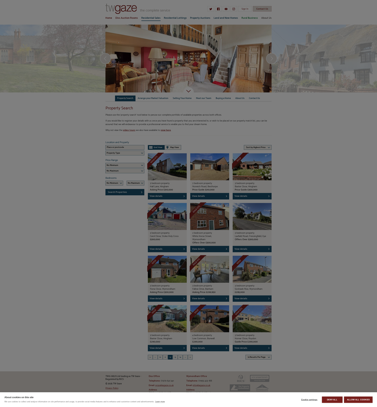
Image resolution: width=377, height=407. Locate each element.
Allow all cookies (358, 400)
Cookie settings (309, 400)
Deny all (332, 400)
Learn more (160, 402)
